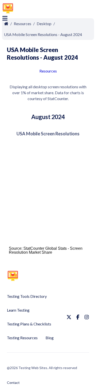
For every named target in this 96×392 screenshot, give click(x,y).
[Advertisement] (58, 9)
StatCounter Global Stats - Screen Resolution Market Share (45, 250)
